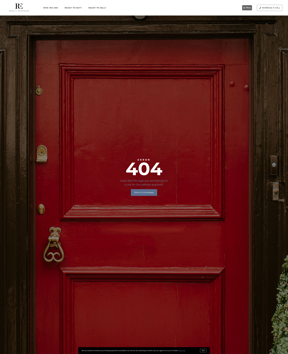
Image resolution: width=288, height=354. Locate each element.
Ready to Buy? (73, 8)
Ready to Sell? (97, 8)
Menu (248, 8)
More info (182, 351)
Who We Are (50, 8)
